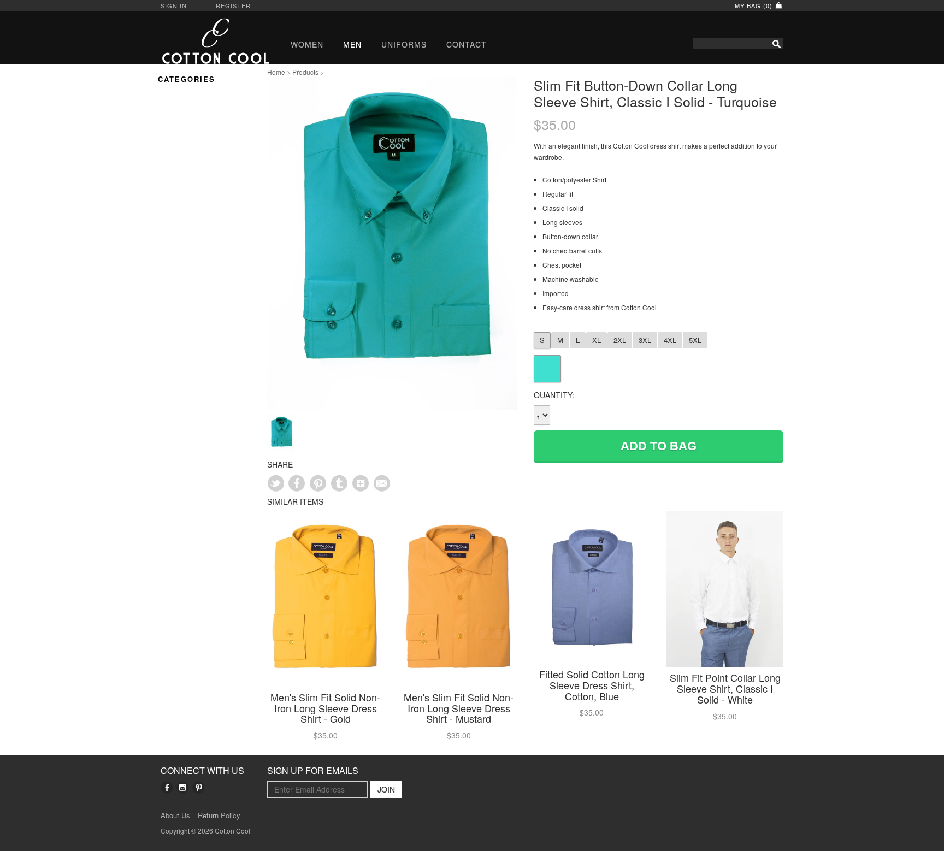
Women (307, 44)
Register (233, 5)
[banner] (206, 40)
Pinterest (198, 787)
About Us (175, 815)
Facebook (167, 787)
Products (305, 71)
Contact (466, 44)
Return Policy (219, 815)
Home (276, 71)
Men (352, 44)
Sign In (174, 5)
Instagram (182, 787)
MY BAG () (755, 5)
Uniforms (404, 44)
